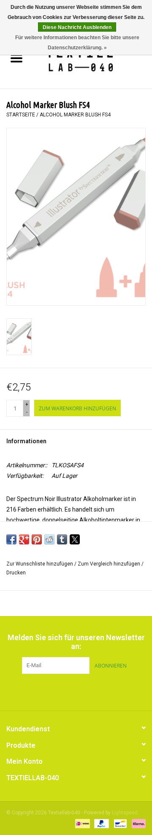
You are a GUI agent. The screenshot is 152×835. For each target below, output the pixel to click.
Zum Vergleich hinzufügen (109, 564)
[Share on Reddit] (49, 539)
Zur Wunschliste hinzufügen (40, 564)
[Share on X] (75, 539)
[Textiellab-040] (92, 59)
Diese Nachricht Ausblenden (77, 27)
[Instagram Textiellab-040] (91, 691)
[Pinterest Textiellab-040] (76, 691)
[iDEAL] (81, 823)
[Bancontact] (119, 823)
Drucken (16, 573)
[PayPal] (100, 823)
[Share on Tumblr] (62, 539)
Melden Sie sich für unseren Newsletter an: (76, 642)
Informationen (26, 441)
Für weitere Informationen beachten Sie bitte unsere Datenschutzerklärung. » (77, 43)
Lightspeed (125, 813)
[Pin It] (37, 539)
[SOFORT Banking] (137, 823)
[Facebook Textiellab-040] (61, 691)
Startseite (20, 115)
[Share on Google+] (24, 539)
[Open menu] (16, 57)
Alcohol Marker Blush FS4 (75, 115)
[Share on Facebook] (11, 539)
